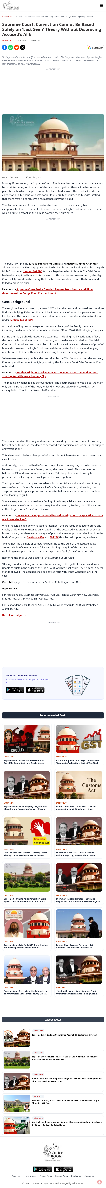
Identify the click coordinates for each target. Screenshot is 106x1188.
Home (4, 16)
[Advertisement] (53, 89)
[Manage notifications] (99, 1182)
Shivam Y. (6, 40)
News (10, 16)
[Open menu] (101, 5)
